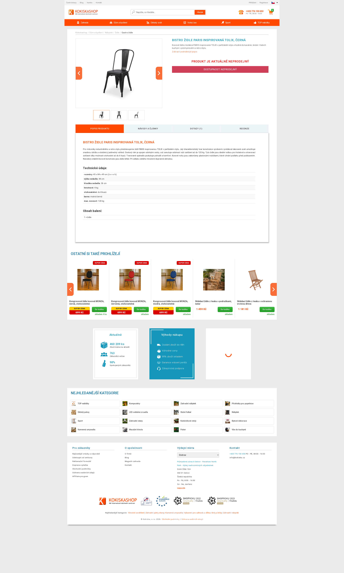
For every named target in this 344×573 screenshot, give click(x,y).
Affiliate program (80, 476)
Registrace (264, 3)
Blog (81, 3)
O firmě (128, 454)
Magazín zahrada (132, 461)
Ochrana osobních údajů (83, 473)
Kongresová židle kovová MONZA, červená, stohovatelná (128, 302)
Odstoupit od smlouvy (82, 458)
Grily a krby (217, 513)
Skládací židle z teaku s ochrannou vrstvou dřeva (254, 302)
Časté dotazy (71, 3)
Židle (117, 33)
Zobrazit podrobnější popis (184, 52)
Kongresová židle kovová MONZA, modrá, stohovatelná (170, 302)
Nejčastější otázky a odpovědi (86, 454)
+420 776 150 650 (237, 454)
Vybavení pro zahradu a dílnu (197, 513)
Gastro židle (127, 33)
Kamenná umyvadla (174, 513)
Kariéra (89, 3)
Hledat (200, 12)
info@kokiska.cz (237, 458)
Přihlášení (252, 3)
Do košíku (99, 309)
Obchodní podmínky (81, 469)
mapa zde (181, 488)
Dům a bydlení (96, 33)
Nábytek (109, 33)
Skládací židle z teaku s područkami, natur (213, 302)
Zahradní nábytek (231, 513)
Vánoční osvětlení (136, 513)
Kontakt (99, 3)
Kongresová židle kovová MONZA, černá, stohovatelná (86, 302)
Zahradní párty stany (155, 513)
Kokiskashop (81, 33)
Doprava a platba (80, 465)
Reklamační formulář (81, 461)
